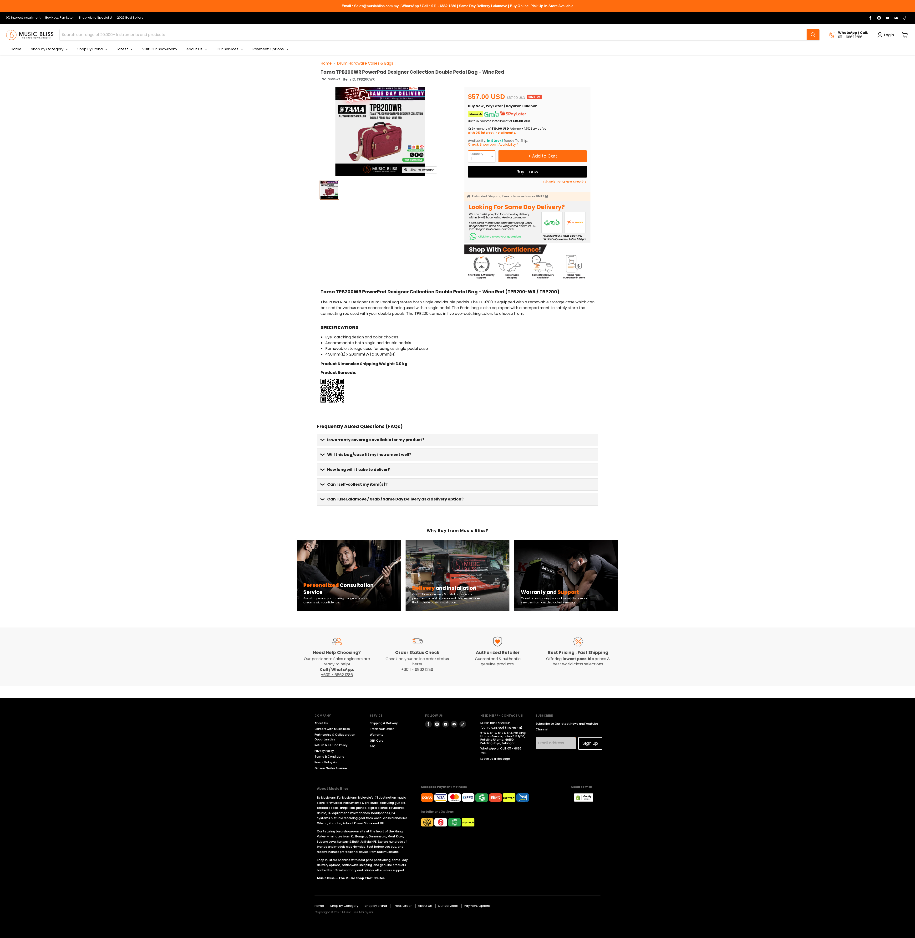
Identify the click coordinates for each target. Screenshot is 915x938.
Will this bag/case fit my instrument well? (369, 454)
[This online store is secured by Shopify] (586, 800)
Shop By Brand (376, 905)
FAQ (373, 746)
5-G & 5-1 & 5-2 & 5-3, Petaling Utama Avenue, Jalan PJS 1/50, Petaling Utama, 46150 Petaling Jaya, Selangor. (503, 738)
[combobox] (433, 34)
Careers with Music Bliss (332, 729)
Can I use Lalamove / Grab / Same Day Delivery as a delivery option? (395, 499)
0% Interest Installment (23, 18)
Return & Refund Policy (331, 745)
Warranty (376, 735)
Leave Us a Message (495, 759)
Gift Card (376, 741)
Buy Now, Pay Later (59, 18)
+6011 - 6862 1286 (337, 675)
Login (889, 34)
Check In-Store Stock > (565, 182)
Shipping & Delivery (384, 723)
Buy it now (527, 172)
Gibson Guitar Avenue (331, 768)
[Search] (813, 34)
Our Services (448, 905)
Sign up (590, 743)
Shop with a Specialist (95, 18)
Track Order (402, 905)
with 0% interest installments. (492, 133)
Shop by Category (344, 905)
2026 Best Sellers (130, 18)
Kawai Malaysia (326, 762)
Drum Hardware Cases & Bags (365, 63)
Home (326, 63)
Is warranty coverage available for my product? (375, 440)
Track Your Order (382, 729)
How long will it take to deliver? (358, 469)
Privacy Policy (324, 751)
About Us (321, 723)
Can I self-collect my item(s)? (357, 484)
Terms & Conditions (329, 756)
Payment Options (477, 905)
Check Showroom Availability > (493, 144)
